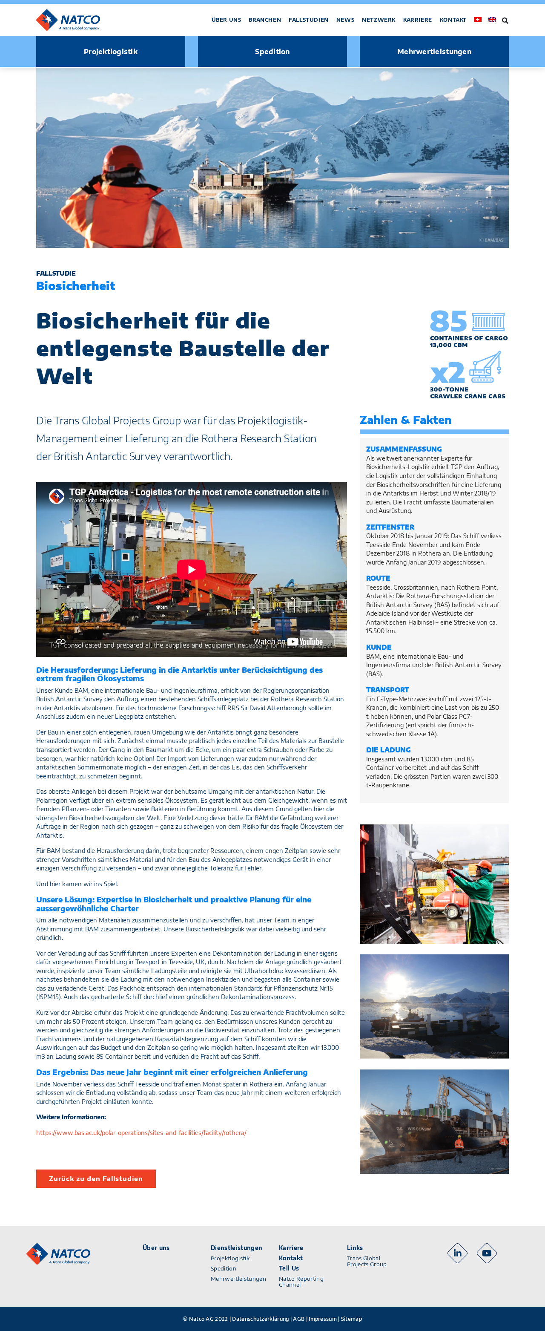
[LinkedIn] (457, 1253)
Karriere (417, 20)
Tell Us (289, 1268)
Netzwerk (379, 20)
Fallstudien (309, 20)
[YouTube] (487, 1253)
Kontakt (453, 20)
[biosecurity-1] (434, 884)
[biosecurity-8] (434, 1121)
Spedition (272, 51)
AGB (298, 1319)
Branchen (265, 20)
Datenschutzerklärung (260, 1319)
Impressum (323, 1319)
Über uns (226, 20)
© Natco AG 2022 (205, 1319)
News (345, 20)
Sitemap (351, 1319)
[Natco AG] (78, 20)
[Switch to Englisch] (492, 20)
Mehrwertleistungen (434, 51)
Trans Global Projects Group (367, 1261)
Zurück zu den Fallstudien (96, 1178)
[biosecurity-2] (434, 1006)
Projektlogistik (111, 51)
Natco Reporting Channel (301, 1282)
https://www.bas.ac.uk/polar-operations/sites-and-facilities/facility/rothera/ (141, 1132)
